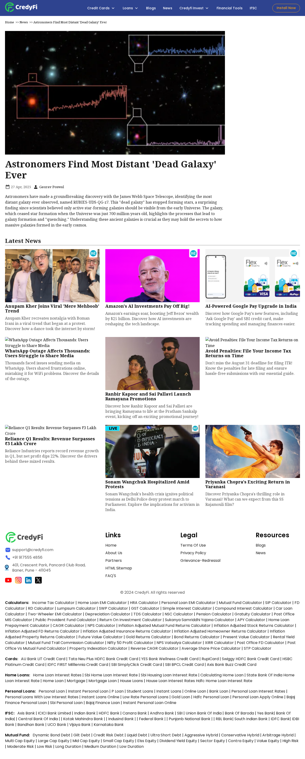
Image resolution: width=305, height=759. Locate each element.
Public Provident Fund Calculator (65, 620)
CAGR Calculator (68, 625)
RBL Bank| (225, 719)
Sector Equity (213, 741)
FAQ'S (110, 575)
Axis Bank (26, 713)
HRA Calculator (144, 602)
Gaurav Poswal (51, 187)
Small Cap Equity (118, 741)
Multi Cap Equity (20, 741)
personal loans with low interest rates (41, 697)
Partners (113, 560)
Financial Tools (230, 8)
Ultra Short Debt (165, 735)
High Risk (290, 741)
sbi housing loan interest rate (169, 675)
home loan (54, 681)
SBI (180, 713)
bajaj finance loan (103, 702)
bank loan (218, 691)
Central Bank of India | (39, 719)
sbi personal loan (67, 702)
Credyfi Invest (191, 8)
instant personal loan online (149, 702)
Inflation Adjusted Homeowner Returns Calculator (220, 631)
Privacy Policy (193, 553)
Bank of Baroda (239, 713)
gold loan (181, 697)
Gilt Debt (81, 735)
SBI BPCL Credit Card (185, 664)
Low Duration (131, 746)
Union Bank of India (204, 713)
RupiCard (211, 659)
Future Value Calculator (100, 637)
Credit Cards (99, 8)
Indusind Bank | (122, 719)
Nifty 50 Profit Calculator (130, 642)
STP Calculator (257, 648)
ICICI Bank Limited (55, 713)
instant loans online (100, 697)
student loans (140, 691)
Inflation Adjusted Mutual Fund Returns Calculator (164, 625)
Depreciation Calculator (107, 614)
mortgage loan (103, 681)
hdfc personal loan (211, 697)
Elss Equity (146, 741)
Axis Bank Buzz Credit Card (231, 664)
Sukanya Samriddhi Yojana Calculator (199, 620)
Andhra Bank (162, 713)
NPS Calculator (101, 625)
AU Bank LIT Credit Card (43, 659)
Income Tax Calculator (53, 602)
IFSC (253, 8)
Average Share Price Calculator (211, 648)
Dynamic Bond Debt (51, 735)
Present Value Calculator (246, 637)
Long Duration (68, 746)
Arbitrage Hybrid (278, 735)
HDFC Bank (109, 713)
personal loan (52, 691)
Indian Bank (85, 713)
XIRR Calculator (219, 642)
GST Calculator (145, 608)
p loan (118, 691)
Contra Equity (241, 741)
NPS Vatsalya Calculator (179, 642)
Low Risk (44, 746)
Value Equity (268, 741)
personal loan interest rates (258, 691)
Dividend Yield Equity (178, 741)
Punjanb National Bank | (191, 719)
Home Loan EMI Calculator (102, 602)
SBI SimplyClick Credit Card (136, 664)
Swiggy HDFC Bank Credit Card (250, 659)
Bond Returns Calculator (197, 637)
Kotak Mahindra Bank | (84, 719)
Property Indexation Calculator (98, 648)
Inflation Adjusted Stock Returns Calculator (254, 625)
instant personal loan (88, 691)
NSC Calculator (179, 614)
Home (9, 22)
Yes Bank (265, 713)
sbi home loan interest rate (111, 675)
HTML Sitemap (118, 568)
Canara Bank (135, 713)
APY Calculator (251, 620)
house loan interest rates (171, 681)
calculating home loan (222, 675)
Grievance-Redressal (200, 560)
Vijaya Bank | (81, 724)
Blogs (151, 8)
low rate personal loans (145, 697)
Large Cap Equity (53, 741)
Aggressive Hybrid (201, 735)
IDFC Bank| (281, 719)
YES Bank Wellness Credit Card (169, 659)
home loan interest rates (57, 675)
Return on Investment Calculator (130, 620)
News (167, 8)
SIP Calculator (278, 602)
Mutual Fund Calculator (240, 602)
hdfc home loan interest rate (224, 681)
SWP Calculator (113, 608)
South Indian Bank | (252, 719)
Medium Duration (100, 746)
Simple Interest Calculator (187, 608)
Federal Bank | (153, 719)
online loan (195, 691)
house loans (132, 681)
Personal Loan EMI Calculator (188, 602)
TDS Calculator (147, 614)
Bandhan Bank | (32, 724)
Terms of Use (193, 545)
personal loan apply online (258, 697)
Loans (128, 8)
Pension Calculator (213, 614)
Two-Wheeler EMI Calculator (55, 614)
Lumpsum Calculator (76, 608)
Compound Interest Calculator (244, 608)
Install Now (286, 7)
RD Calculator (41, 608)
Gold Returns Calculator (148, 637)
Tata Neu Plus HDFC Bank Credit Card (103, 659)
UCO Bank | (58, 724)
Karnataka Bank (109, 724)
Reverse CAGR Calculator (154, 648)
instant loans (169, 691)
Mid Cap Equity (86, 741)
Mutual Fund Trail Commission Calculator (66, 642)
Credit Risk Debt (108, 735)
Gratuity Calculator (252, 614)
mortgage (76, 681)
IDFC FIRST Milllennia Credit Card (78, 664)
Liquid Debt (137, 735)
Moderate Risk (20, 746)
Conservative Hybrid (240, 735)
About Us (113, 553)
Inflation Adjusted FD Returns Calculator (42, 631)
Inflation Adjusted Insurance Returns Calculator (127, 631)
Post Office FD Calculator (260, 642)
